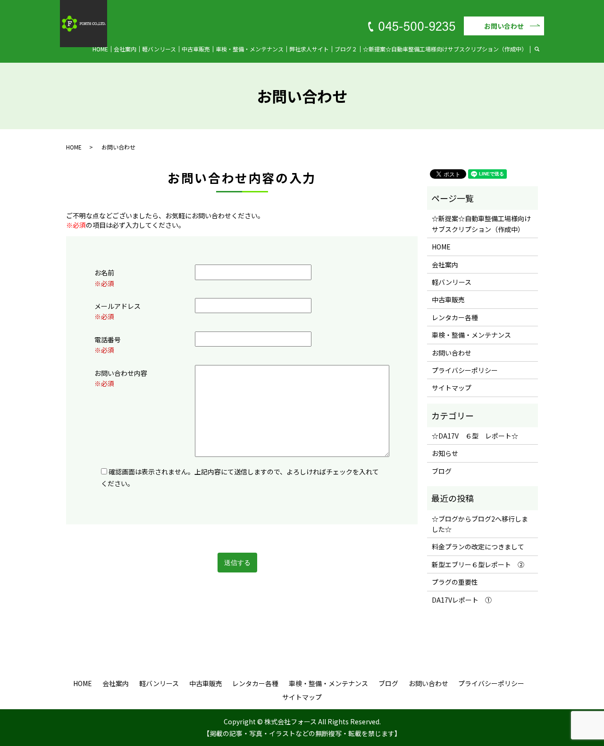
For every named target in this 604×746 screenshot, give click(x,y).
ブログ (442, 471)
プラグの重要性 (455, 582)
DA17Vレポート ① (462, 600)
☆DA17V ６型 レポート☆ (475, 435)
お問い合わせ (504, 26)
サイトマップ (451, 387)
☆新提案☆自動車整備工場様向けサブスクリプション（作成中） (445, 49)
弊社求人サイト (309, 49)
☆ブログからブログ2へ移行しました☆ (480, 524)
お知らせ (445, 453)
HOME (100, 49)
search (542, 48)
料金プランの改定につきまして (478, 546)
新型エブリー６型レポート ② (478, 564)
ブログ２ (346, 49)
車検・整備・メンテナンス (250, 49)
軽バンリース (159, 49)
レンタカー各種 (455, 317)
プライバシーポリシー (465, 370)
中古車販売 (196, 49)
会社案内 (125, 49)
